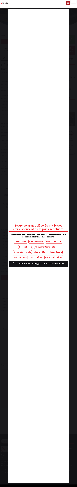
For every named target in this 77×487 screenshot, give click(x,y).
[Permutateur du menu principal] (68, 3)
